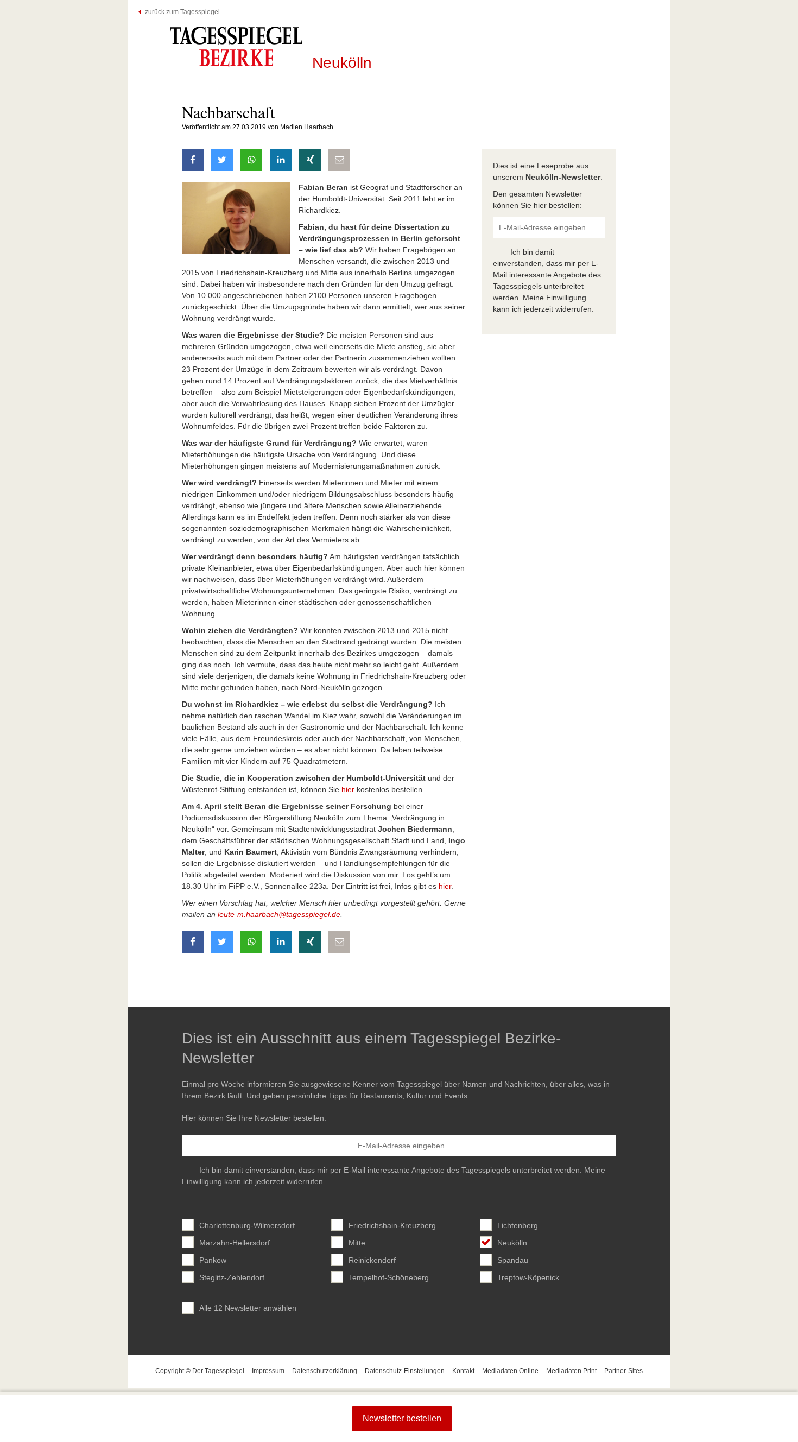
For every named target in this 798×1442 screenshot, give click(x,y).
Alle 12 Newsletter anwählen (247, 1308)
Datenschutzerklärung (324, 1371)
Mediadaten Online (510, 1371)
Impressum (268, 1371)
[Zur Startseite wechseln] (236, 46)
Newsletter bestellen (402, 1418)
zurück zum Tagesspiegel (182, 12)
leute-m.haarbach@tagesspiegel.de (279, 914)
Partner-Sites (623, 1371)
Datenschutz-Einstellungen (405, 1371)
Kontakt (463, 1371)
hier (347, 789)
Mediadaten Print (571, 1371)
